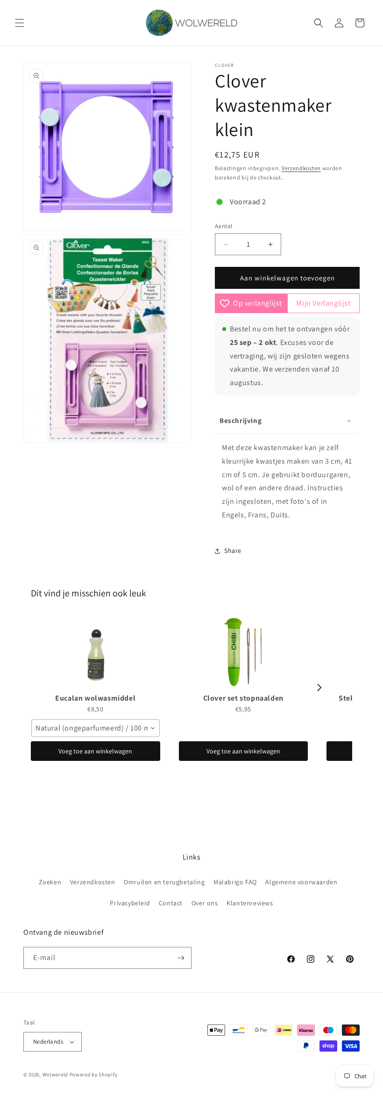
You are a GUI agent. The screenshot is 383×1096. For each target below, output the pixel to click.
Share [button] (232, 550)
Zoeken (50, 882)
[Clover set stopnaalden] (243, 652)
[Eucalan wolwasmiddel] (95, 652)
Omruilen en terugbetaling (164, 882)
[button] (19, 23)
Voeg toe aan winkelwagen (95, 751)
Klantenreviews (250, 903)
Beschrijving (241, 420)
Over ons (205, 903)
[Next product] (319, 687)
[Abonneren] (180, 958)
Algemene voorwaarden (301, 882)
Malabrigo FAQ (235, 882)
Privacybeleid (130, 903)
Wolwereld (55, 1074)
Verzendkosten (301, 168)
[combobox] (95, 728)
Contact (171, 903)
